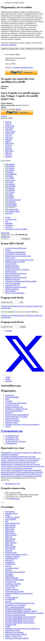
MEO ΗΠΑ (9, 545)
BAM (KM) (9, 128)
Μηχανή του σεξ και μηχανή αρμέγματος (19, 260)
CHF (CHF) (9, 133)
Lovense (8, 601)
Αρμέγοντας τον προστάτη (14, 591)
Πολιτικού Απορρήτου (8, 45)
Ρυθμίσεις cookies (11, 422)
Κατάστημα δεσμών (12, 266)
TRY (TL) (8, 155)
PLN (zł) (8, 147)
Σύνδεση (4, 116)
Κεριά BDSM (10, 599)
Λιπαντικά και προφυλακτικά (15, 252)
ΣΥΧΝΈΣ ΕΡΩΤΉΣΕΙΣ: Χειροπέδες (18, 609)
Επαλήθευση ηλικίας (12, 630)
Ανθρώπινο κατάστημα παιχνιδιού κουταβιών (21, 281)
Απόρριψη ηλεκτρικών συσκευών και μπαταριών (22, 424)
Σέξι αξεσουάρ (10, 291)
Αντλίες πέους (10, 258)
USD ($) (8, 124)
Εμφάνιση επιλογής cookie (10, 48)
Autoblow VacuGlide (12, 556)
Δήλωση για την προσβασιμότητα (17, 415)
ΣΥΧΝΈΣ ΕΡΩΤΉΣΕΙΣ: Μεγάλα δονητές (20, 623)
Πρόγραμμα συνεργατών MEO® (16, 638)
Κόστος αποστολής (12, 418)
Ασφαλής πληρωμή (12, 405)
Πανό (7, 399)
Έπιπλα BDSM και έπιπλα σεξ (16, 273)
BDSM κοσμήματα (12, 289)
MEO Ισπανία (10, 533)
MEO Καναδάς (10, 547)
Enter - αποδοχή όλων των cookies (32, 48)
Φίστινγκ (8, 566)
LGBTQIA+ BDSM (12, 517)
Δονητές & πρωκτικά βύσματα (15, 248)
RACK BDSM (10, 519)
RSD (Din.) (9, 151)
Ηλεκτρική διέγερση (12, 275)
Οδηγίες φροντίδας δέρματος (15, 615)
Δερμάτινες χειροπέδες (13, 584)
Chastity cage (10, 587)
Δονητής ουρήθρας (11, 589)
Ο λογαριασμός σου (11, 431)
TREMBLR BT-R (11, 558)
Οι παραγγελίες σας (12, 436)
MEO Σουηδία (10, 539)
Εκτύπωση (9, 413)
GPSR (7, 515)
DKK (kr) (8, 139)
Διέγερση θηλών (11, 264)
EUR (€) (8, 122)
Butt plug (8, 570)
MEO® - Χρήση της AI (13, 636)
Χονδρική (8, 227)
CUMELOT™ (10, 564)
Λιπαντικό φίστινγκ (12, 568)
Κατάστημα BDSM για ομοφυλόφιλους (19, 593)
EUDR (7, 626)
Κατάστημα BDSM (12, 397)
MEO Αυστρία (10, 525)
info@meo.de (15, 499)
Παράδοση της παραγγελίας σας (16, 409)
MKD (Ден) (9, 143)
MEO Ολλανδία (10, 535)
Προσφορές (9, 225)
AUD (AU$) (9, 126)
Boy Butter (9, 574)
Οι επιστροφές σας (11, 437)
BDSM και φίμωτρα (12, 268)
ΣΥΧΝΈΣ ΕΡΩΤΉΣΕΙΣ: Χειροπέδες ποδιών (21, 611)
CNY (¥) (8, 135)
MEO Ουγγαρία (10, 543)
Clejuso (7, 595)
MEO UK (8, 537)
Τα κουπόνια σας (11, 443)
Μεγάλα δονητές (11, 552)
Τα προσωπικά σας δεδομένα (15, 441)
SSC (6, 521)
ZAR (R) (8, 157)
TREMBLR (9, 576)
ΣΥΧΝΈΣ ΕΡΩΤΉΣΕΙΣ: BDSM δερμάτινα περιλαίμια (24, 613)
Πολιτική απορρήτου (12, 420)
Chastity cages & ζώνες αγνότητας (17, 269)
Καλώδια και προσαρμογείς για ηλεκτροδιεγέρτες (22, 628)
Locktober (8, 550)
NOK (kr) (8, 145)
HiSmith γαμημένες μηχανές (15, 262)
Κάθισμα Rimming (11, 578)
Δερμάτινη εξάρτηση (12, 285)
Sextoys (8, 250)
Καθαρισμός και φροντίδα (14, 632)
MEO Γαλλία (10, 529)
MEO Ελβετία (10, 527)
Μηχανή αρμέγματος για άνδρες (16, 554)
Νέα (6, 221)
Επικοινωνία (5, 233)
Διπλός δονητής (10, 582)
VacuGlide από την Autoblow (15, 605)
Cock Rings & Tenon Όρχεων (15, 254)
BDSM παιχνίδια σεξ (12, 279)
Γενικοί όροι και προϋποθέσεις (16, 403)
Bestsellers (9, 223)
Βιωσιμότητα (9, 511)
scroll (3, 502)
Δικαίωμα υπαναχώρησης (14, 407)
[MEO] (5, 237)
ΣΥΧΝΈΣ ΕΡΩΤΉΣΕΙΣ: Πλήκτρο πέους (19, 619)
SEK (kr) (8, 153)
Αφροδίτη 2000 (10, 625)
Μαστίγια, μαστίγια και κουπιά (16, 277)
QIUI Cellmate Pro (11, 586)
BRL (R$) (8, 130)
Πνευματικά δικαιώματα (13, 411)
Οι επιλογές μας (10, 219)
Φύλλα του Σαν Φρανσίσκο (14, 293)
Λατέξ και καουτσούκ (12, 283)
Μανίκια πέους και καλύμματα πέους (18, 256)
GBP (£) (8, 141)
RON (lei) (8, 149)
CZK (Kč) (8, 137)
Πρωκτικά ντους (11, 271)
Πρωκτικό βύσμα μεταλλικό (15, 572)
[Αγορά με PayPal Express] (21, 74)
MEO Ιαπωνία (10, 548)
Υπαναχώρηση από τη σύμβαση (16, 229)
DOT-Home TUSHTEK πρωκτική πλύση (19, 603)
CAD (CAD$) (10, 131)
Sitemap (8, 426)
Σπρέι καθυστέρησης (12, 523)
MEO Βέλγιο (10, 541)
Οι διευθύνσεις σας (12, 439)
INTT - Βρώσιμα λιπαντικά (14, 607)
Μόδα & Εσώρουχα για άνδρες (16, 287)
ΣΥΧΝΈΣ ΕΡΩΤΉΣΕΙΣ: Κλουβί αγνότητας (20, 617)
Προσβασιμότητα (11, 513)
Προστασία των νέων (12, 483)
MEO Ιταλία (9, 531)
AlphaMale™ (10, 562)
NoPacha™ (9, 560)
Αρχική (7, 217)
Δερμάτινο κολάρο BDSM (14, 580)
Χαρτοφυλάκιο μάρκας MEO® (16, 634)
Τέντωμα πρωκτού (11, 597)
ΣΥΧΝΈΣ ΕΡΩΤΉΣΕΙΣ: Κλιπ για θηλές (19, 621)
